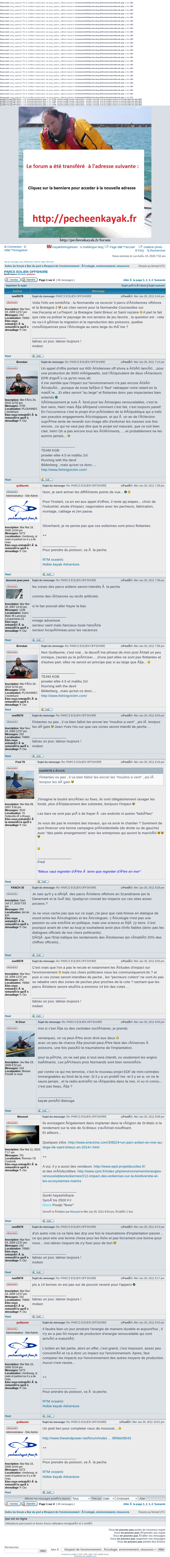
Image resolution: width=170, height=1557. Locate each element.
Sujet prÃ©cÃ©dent (133, 285)
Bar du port (34, 266)
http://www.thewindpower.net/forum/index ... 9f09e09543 (86, 1438)
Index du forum (14, 266)
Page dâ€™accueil (122, 247)
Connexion (14, 246)
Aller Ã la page (132, 280)
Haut (8, 356)
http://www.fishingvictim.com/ (64, 470)
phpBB (73, 1554)
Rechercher (157, 250)
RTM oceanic (53, 559)
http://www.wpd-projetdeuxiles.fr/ (119, 1166)
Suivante (159, 280)
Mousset (75, 1211)
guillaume (31, 274)
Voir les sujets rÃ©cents (44, 262)
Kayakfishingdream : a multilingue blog (77, 247)
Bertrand (22, 274)
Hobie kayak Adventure (60, 564)
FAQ (140, 250)
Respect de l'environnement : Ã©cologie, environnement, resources (86, 266)
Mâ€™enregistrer (16, 250)
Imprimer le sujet (16, 285)
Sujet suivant (156, 285)
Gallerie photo (153, 247)
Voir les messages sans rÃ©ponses (18, 262)
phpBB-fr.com (91, 1556)
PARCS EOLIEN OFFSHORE (26, 272)
